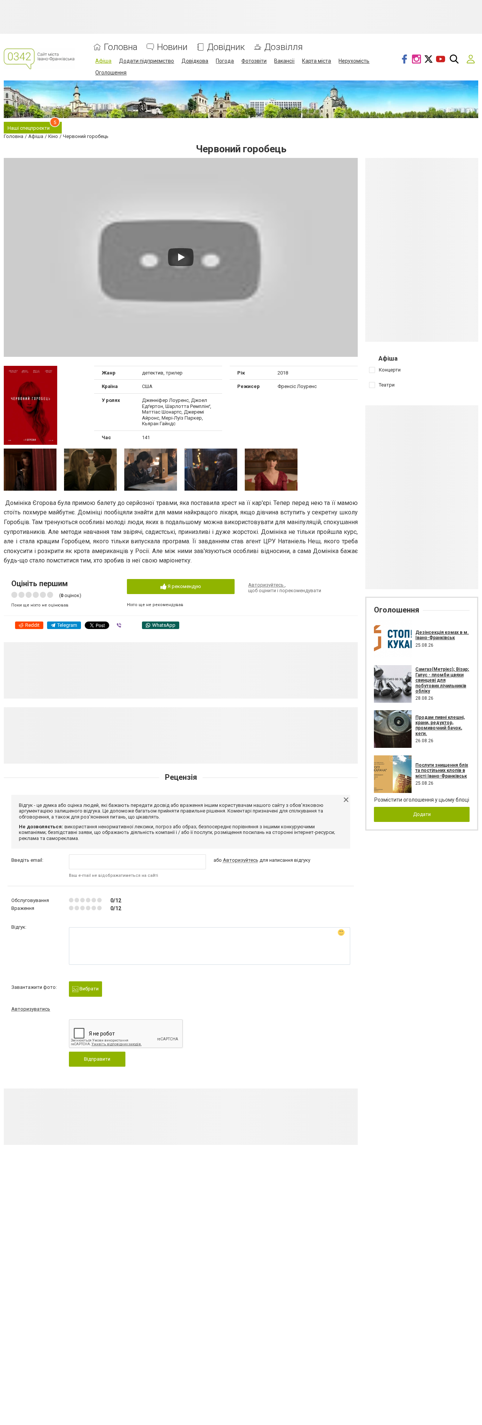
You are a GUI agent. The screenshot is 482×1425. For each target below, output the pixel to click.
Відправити (97, 1059)
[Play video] (181, 257)
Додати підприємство (146, 61)
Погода (225, 61)
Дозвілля (283, 47)
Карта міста (316, 61)
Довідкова (195, 61)
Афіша (103, 61)
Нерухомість (354, 61)
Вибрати (88, 988)
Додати (422, 814)
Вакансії (284, 61)
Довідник (226, 47)
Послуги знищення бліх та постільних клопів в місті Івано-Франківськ (441, 771)
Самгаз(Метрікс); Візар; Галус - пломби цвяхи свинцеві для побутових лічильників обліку (442, 680)
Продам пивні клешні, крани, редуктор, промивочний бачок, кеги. (440, 725)
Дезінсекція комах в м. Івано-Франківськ (442, 635)
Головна (120, 47)
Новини (172, 47)
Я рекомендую (183, 586)
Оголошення (111, 73)
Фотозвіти (254, 61)
